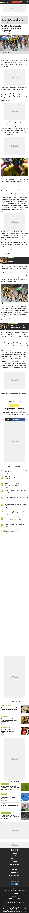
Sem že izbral (25, 23)
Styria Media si (20, 902)
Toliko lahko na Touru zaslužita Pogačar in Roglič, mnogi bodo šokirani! (16, 326)
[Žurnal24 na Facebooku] (12, 884)
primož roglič (22, 393)
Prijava (8, 419)
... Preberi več (23, 911)
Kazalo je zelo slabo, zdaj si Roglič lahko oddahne (17, 260)
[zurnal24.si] (4, 2)
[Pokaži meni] (27, 2)
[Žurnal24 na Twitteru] (16, 884)
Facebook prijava (18, 419)
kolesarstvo (4, 393)
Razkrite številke (12, 323)
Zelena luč (11, 257)
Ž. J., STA (7, 33)
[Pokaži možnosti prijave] (24, 2)
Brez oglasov (16, 1)
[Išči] (22, 2)
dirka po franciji (13, 393)
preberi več (14, 405)
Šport (6, 473)
